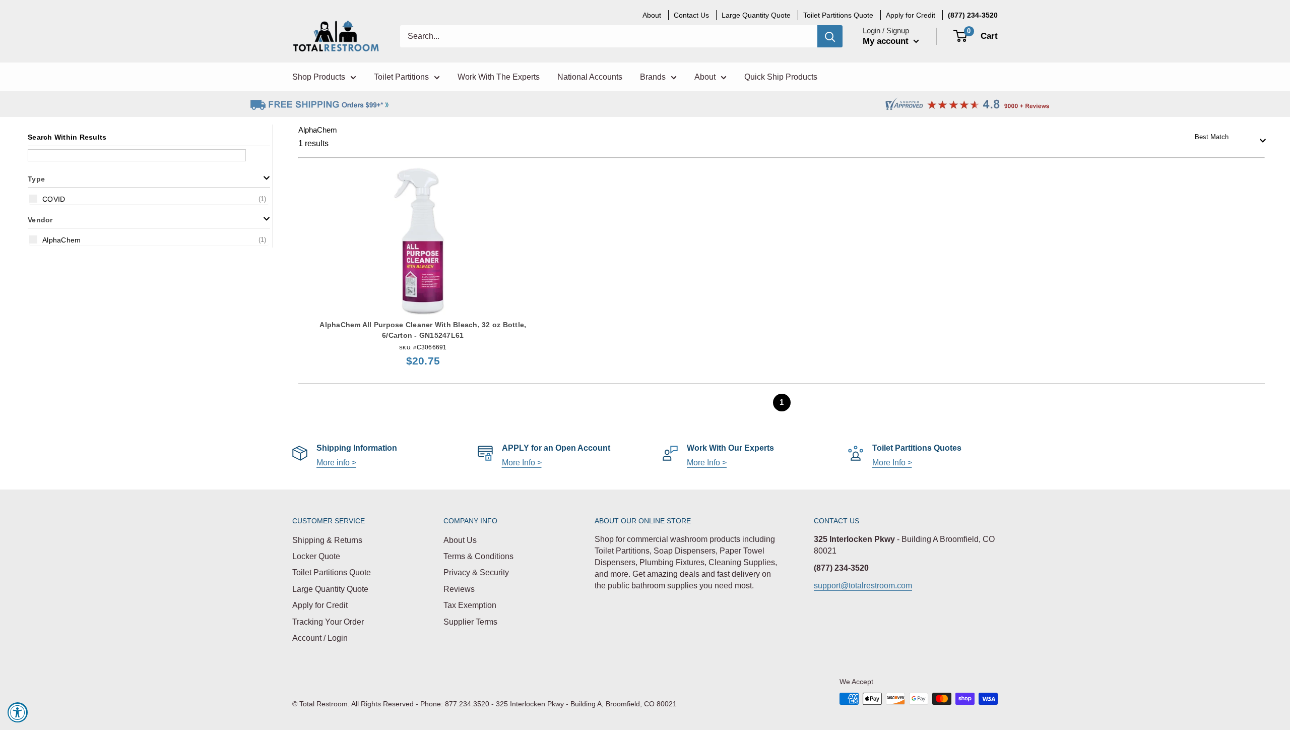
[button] (149, 178)
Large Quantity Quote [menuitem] (756, 15)
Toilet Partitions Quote (331, 572)
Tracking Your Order (328, 622)
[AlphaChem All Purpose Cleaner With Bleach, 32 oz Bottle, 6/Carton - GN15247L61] (423, 241)
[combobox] (1227, 137)
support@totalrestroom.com (863, 585)
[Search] (830, 36)
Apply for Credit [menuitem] (910, 15)
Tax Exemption (469, 605)
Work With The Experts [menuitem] (499, 77)
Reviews (459, 589)
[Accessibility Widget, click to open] (18, 712)
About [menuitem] (651, 15)
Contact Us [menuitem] (691, 15)
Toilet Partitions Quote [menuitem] (838, 15)
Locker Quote (316, 556)
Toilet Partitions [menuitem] (401, 77)
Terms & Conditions (478, 556)
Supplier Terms (470, 622)
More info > (336, 462)
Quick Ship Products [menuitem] (780, 77)
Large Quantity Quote (330, 589)
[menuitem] (973, 15)
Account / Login (320, 638)
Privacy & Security (476, 572)
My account (887, 41)
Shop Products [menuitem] (318, 77)
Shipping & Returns (327, 540)
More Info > (522, 462)
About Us (460, 540)
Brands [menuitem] (653, 77)
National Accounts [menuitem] (589, 77)
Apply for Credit (320, 605)
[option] (149, 198)
